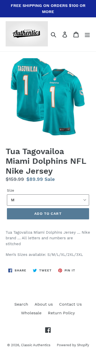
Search (21, 304)
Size (10, 190)
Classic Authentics (35, 345)
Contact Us (70, 304)
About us (44, 304)
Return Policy (61, 312)
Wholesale (31, 312)
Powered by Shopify (73, 345)
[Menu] (87, 34)
